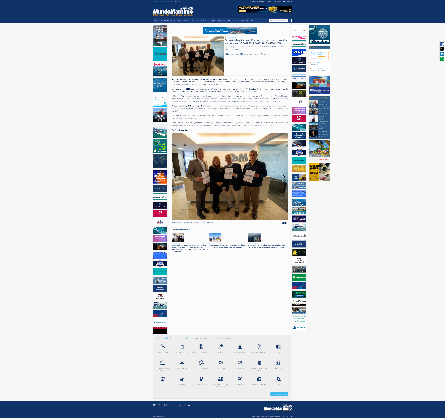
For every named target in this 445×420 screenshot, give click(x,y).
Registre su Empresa (279, 394)
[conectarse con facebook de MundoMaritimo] (442, 44)
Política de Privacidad (159, 416)
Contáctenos (158, 405)
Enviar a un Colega (233, 54)
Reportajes (182, 20)
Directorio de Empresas (198, 20)
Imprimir (265, 54)
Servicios (221, 20)
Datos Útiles (232, 20)
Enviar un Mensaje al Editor (251, 54)
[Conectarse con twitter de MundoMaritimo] (442, 49)
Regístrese (184, 405)
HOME (156, 20)
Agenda (212, 20)
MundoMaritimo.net (247, 20)
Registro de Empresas (172, 405)
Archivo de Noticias (168, 20)
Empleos (193, 405)
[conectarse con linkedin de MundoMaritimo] (442, 54)
